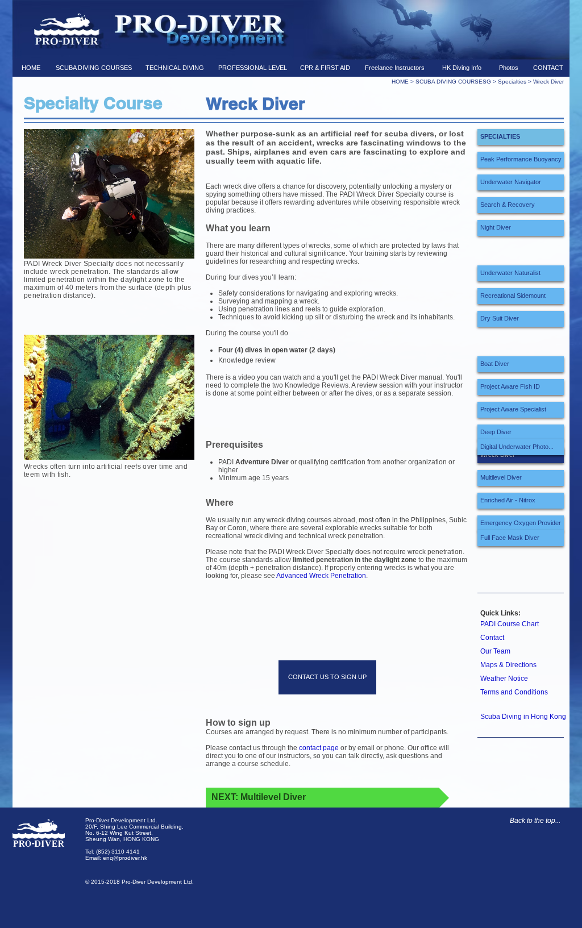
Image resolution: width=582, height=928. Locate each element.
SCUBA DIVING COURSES (451, 81)
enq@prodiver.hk (125, 858)
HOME (401, 81)
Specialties (512, 81)
